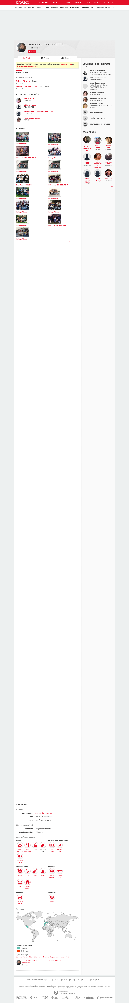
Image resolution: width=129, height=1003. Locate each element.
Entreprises (74, 7)
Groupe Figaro (62, 988)
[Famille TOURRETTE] (85, 118)
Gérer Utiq (107, 986)
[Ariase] (89, 998)
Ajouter (32, 52)
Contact (54, 986)
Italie (35, 957)
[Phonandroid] (105, 997)
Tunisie (68, 957)
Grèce (31, 957)
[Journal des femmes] (21, 997)
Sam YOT (108, 178)
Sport (55, 2)
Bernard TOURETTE (97, 104)
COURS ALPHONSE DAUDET (27, 87)
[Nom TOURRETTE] (85, 112)
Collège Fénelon (23, 81)
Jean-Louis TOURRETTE (98, 78)
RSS (67, 986)
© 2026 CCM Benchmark (74, 988)
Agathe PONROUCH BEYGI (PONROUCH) (38, 112)
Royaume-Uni (54, 957)
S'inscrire (18, 7)
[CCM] (33, 997)
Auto (87, 2)
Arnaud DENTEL (98, 147)
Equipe (33, 986)
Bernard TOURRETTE (97, 83)
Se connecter (29, 7)
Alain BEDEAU (29, 99)
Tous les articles (61, 986)
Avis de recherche (103, 7)
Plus (96, 2)
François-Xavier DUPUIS (32, 118)
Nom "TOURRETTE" (97, 112)
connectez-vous (66, 64)
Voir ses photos (74, 242)
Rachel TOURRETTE (97, 92)
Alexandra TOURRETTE (98, 98)
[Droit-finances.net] (54, 997)
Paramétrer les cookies (97, 986)
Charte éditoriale (40, 986)
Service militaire (87, 7)
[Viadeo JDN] (77, 997)
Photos (46, 58)
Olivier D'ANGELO (30, 105)
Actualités (43, 2)
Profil (28, 58)
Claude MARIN (87, 163)
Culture (66, 2)
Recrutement (73, 986)
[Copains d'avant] (66, 997)
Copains (68, 58)
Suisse (62, 957)
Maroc (40, 957)
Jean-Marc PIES (108, 163)
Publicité (48, 986)
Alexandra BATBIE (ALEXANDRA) (87, 147)
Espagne (19, 957)
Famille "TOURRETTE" (97, 118)
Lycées (38, 7)
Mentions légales (52, 988)
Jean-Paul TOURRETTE (24, 185)
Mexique (46, 957)
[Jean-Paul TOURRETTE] (21, 47)
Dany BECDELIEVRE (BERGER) (98, 164)
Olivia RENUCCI (98, 179)
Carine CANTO (108, 147)
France (25, 957)
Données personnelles (84, 986)
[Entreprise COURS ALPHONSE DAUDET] (85, 124)
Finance (78, 2)
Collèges (45, 7)
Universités (64, 7)
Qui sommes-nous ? (24, 986)
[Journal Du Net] (44, 997)
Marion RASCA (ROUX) (87, 180)
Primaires (54, 7)
